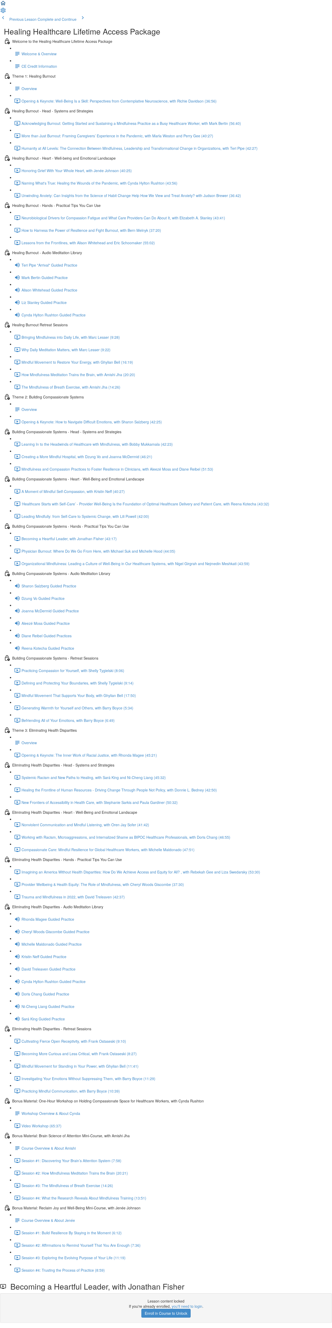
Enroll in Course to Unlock (166, 1313)
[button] (3, 4)
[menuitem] (3, 12)
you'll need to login (187, 1306)
